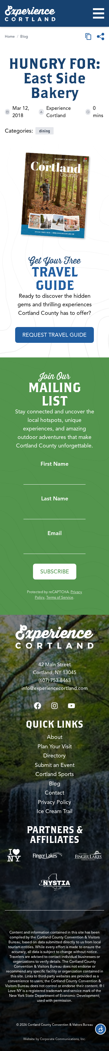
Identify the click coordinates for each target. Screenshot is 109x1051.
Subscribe (54, 571)
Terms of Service (59, 597)
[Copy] (88, 36)
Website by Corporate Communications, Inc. (54, 1039)
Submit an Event (54, 765)
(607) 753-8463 (54, 680)
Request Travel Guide (54, 335)
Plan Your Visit (55, 746)
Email (55, 533)
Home (10, 36)
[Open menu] (98, 13)
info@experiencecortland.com (54, 688)
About (54, 737)
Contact (54, 792)
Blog (24, 36)
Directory (54, 755)
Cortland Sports (54, 774)
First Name (54, 464)
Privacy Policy (54, 802)
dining (44, 131)
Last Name (54, 498)
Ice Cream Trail (54, 811)
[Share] (100, 36)
